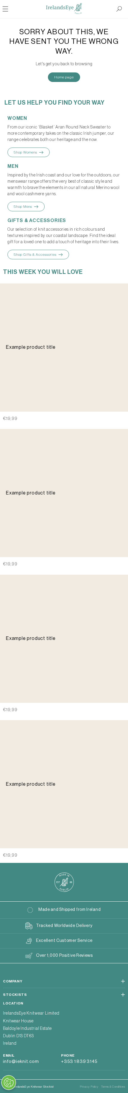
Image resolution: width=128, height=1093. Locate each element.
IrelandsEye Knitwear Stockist (34, 1086)
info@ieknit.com (21, 1061)
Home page (64, 77)
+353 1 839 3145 (79, 1061)
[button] (119, 9)
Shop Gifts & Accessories (35, 254)
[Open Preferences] (8, 1082)
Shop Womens (25, 152)
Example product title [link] (31, 347)
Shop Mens (23, 206)
